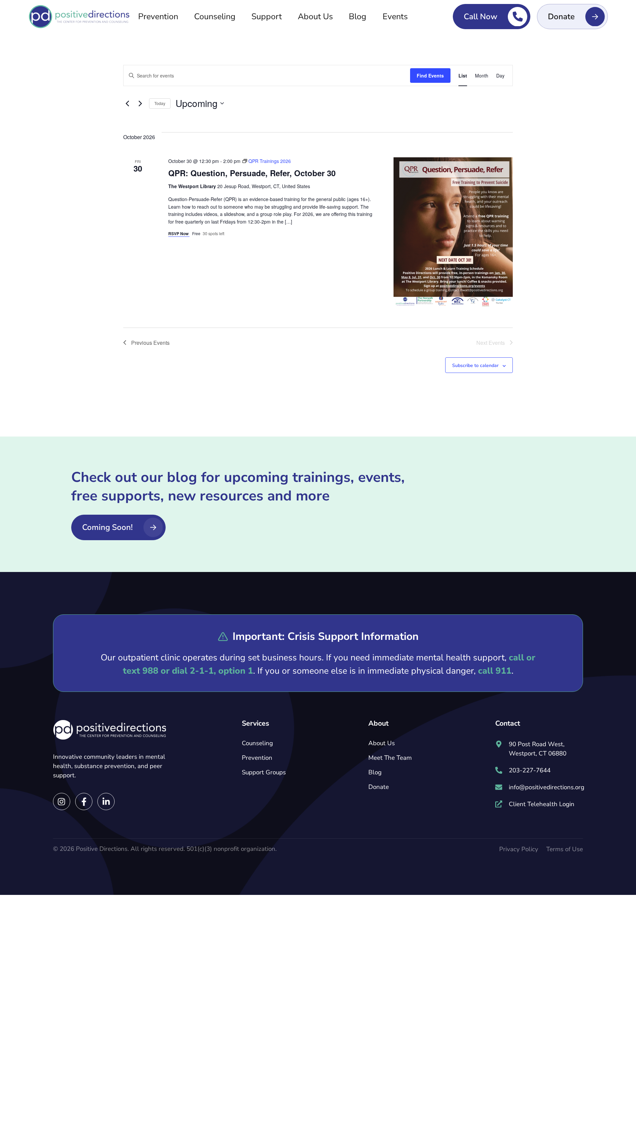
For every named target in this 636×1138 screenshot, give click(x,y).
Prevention (158, 16)
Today (159, 103)
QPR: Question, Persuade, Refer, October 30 (252, 173)
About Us (315, 16)
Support (266, 16)
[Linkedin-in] (106, 801)
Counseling (215, 16)
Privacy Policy (518, 849)
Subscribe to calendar (475, 365)
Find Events (430, 75)
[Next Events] (140, 103)
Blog (357, 16)
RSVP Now (178, 233)
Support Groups (264, 772)
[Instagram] (61, 801)
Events (395, 16)
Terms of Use (564, 849)
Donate (378, 787)
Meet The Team (390, 757)
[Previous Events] (127, 103)
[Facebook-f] (83, 801)
